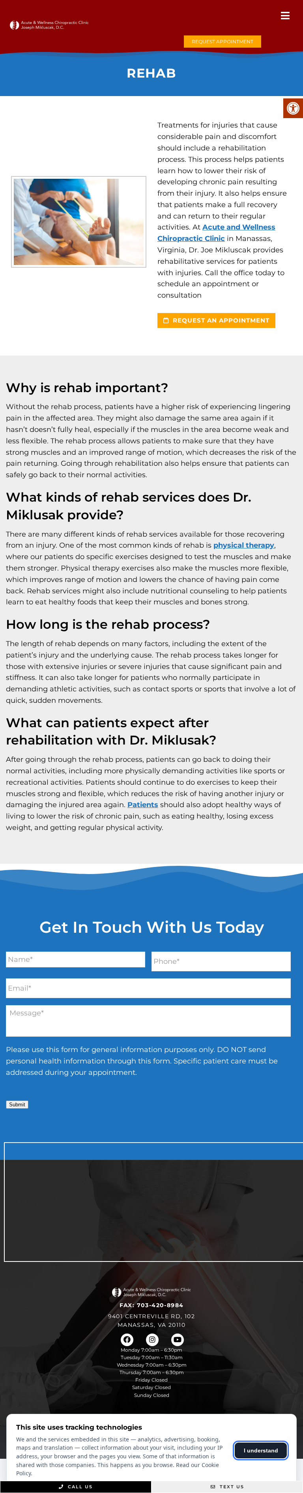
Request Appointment (222, 41)
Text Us (231, 1486)
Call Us (79, 1486)
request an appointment (220, 320)
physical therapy (243, 545)
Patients (142, 804)
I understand (261, 1450)
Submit (17, 1105)
